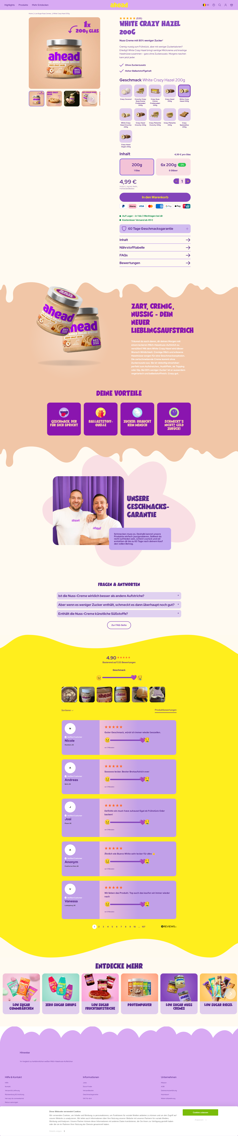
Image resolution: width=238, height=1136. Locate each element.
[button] (69, 694)
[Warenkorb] (232, 5)
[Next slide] (230, 993)
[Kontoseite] (226, 5)
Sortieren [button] (66, 710)
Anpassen (199, 1120)
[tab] (166, 710)
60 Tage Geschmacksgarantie (150, 229)
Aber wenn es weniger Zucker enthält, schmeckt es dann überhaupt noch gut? (116, 605)
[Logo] (119, 5)
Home (31, 14)
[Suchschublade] (220, 5)
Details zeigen (55, 1131)
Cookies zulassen (200, 1112)
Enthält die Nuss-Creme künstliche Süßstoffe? (93, 614)
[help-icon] (214, 5)
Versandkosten (128, 188)
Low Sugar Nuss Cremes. (43, 14)
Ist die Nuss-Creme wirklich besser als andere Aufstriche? (101, 596)
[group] (119, 658)
